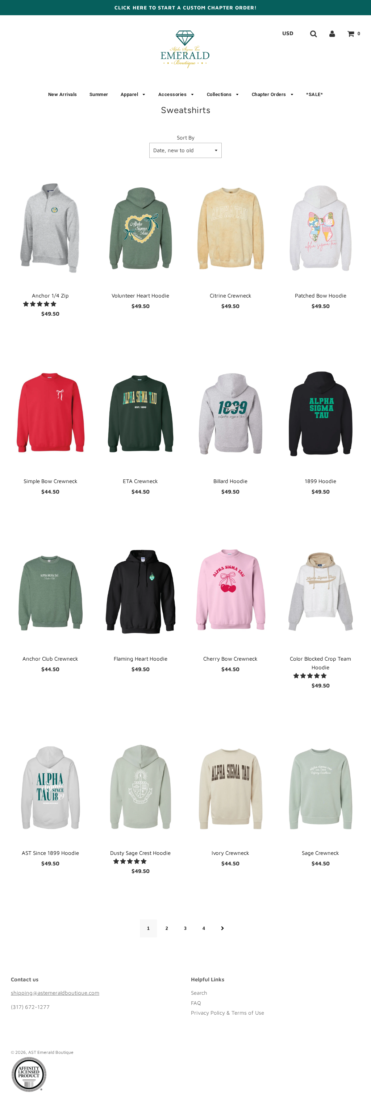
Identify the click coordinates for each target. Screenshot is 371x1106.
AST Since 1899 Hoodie (50, 853)
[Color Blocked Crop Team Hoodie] (320, 591)
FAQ (196, 1003)
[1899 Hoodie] (320, 413)
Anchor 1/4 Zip (50, 295)
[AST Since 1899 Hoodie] (50, 785)
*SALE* (314, 94)
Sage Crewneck (320, 853)
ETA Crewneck (140, 481)
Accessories (173, 94)
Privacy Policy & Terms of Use (227, 1013)
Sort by (186, 137)
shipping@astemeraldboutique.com (55, 993)
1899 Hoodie (320, 481)
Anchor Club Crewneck (50, 659)
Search (199, 993)
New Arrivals (62, 94)
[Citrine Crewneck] (230, 228)
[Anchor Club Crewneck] (50, 591)
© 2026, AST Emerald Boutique (42, 1052)
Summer (98, 94)
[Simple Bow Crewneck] (50, 413)
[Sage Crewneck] (320, 785)
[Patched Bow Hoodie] (320, 228)
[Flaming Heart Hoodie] (140, 591)
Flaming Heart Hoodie (140, 659)
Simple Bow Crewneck (51, 481)
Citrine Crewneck (230, 295)
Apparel (130, 94)
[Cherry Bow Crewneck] (230, 591)
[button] (40, 304)
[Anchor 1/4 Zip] (50, 228)
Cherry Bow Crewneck (230, 659)
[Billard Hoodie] (230, 413)
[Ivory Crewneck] (230, 785)
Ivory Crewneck (230, 853)
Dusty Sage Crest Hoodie (140, 853)
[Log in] (332, 33)
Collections (220, 94)
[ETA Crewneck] (140, 413)
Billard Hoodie (230, 481)
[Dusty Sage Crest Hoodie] (140, 785)
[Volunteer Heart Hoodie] (140, 228)
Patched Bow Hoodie (320, 295)
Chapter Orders (270, 94)
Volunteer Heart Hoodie (140, 295)
